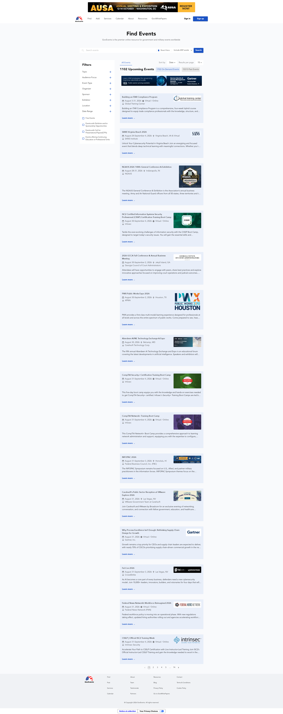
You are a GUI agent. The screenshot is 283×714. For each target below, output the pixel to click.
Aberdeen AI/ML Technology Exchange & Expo (143, 338)
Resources (142, 19)
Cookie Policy (181, 688)
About (131, 19)
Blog (155, 682)
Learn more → (128, 118)
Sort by (162, 63)
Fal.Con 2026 (128, 568)
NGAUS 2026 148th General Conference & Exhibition (146, 167)
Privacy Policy (158, 688)
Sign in (187, 19)
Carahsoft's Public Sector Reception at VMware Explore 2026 (143, 494)
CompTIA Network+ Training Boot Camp (140, 416)
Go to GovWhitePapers (162, 694)
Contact (179, 677)
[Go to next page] (178, 667)
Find (89, 19)
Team (132, 682)
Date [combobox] (171, 63)
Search (198, 50)
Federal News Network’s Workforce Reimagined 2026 (146, 603)
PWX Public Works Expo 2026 (136, 293)
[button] (164, 50)
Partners (133, 694)
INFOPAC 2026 (129, 457)
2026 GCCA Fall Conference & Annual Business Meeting (144, 257)
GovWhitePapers (159, 19)
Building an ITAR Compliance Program (139, 97)
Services (107, 19)
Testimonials (134, 688)
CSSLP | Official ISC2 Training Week (138, 638)
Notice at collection (127, 711)
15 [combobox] (199, 63)
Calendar (120, 19)
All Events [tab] (126, 63)
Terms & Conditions (183, 682)
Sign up (200, 19)
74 (174, 667)
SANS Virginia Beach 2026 (134, 132)
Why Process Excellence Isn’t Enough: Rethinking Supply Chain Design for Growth (150, 532)
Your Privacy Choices (149, 711)
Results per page (186, 63)
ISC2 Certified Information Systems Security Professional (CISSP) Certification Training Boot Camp (146, 216)
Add (98, 19)
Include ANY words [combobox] (181, 50)
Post (108, 682)
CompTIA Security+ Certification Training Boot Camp (146, 375)
